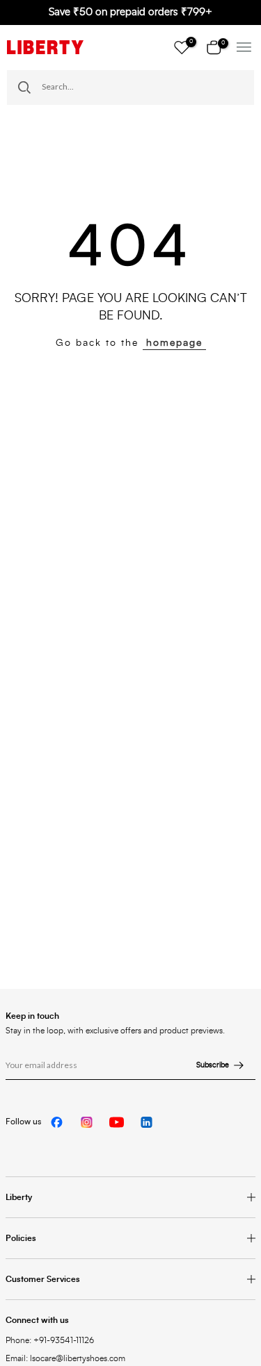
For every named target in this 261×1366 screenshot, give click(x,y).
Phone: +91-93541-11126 (50, 1340)
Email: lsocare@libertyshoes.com (65, 1358)
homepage (174, 343)
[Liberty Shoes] (45, 47)
